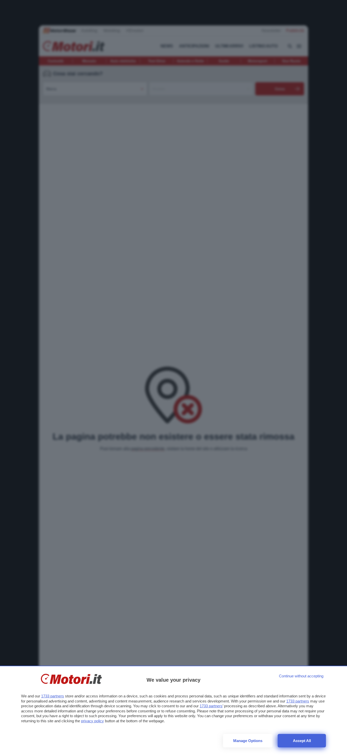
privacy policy (92, 721)
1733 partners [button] (52, 696)
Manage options (247, 741)
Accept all (302, 741)
